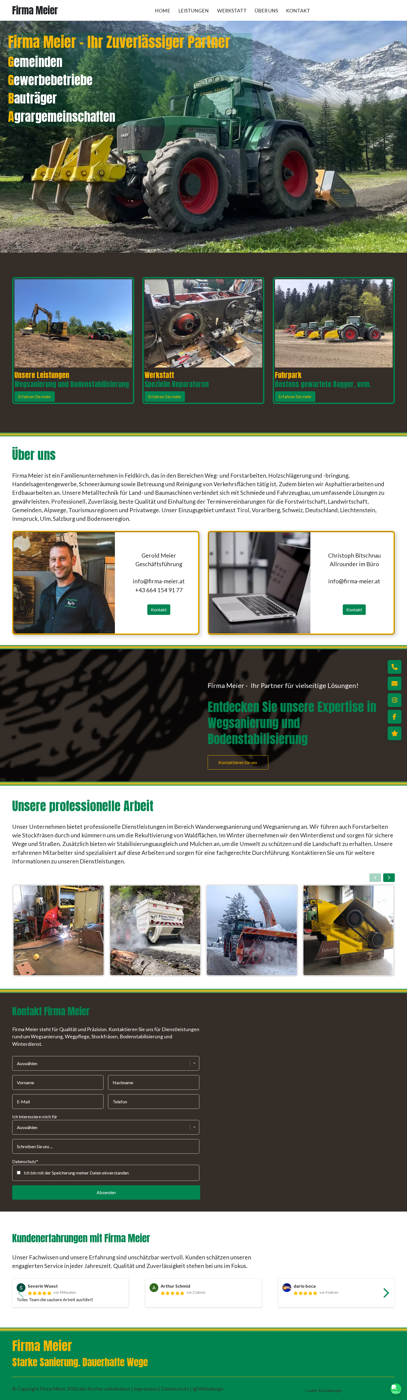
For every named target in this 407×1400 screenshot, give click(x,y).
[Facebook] (394, 717)
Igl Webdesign (207, 1389)
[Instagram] (394, 700)
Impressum (146, 1389)
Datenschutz (175, 1389)
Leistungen (193, 11)
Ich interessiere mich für (34, 1116)
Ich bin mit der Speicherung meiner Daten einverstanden (76, 1172)
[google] (394, 733)
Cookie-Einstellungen (323, 1390)
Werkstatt (232, 11)
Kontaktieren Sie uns (237, 762)
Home (162, 11)
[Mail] (394, 683)
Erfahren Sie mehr (34, 396)
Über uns (266, 11)
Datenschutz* (25, 1161)
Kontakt (298, 11)
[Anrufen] (394, 667)
